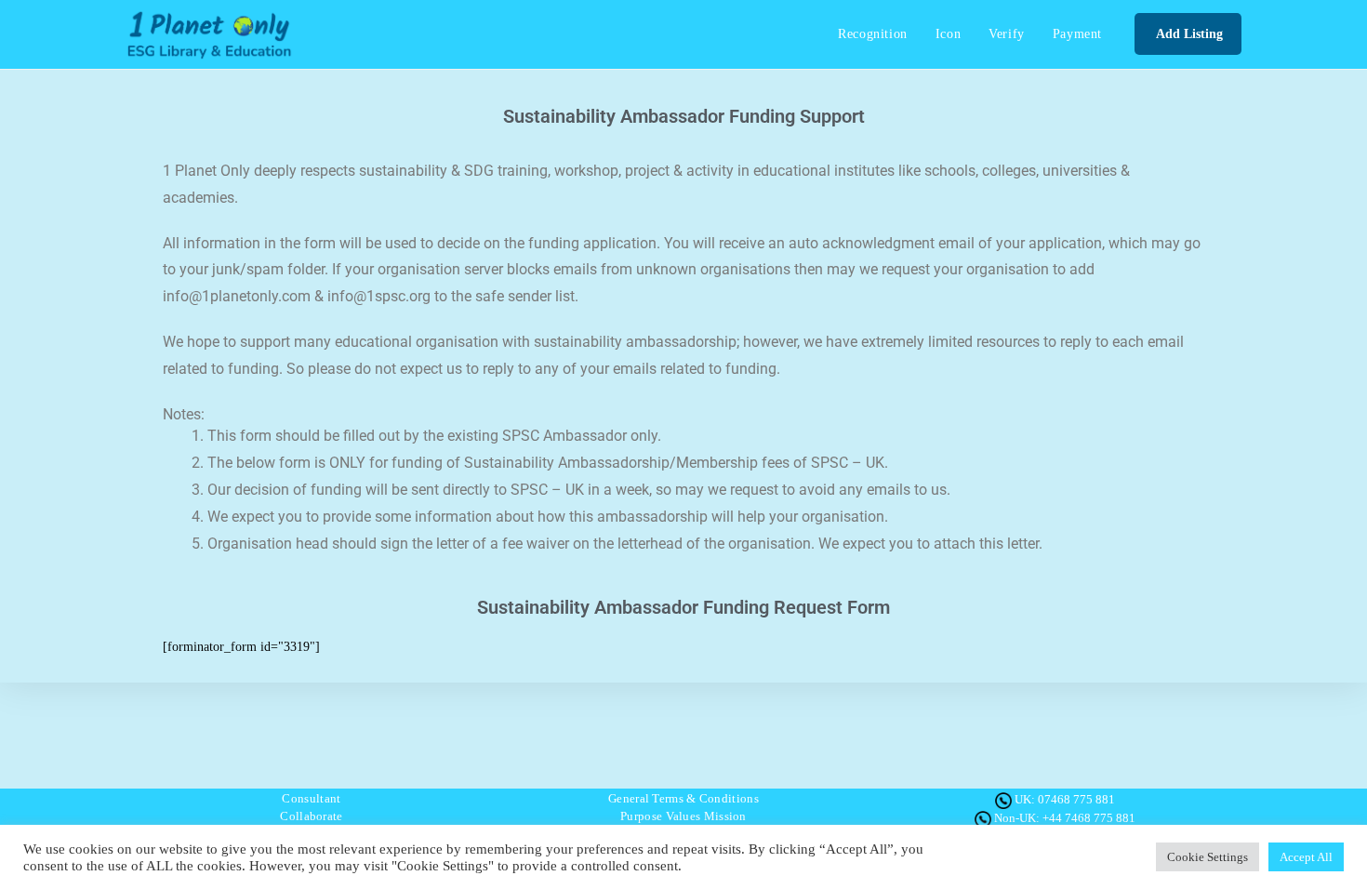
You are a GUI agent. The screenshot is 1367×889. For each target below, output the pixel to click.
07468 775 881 (1076, 799)
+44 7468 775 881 (1088, 818)
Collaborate (311, 816)
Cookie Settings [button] (1207, 857)
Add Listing (1188, 34)
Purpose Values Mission (683, 816)
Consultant (311, 798)
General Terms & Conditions (683, 798)
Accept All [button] (1306, 857)
